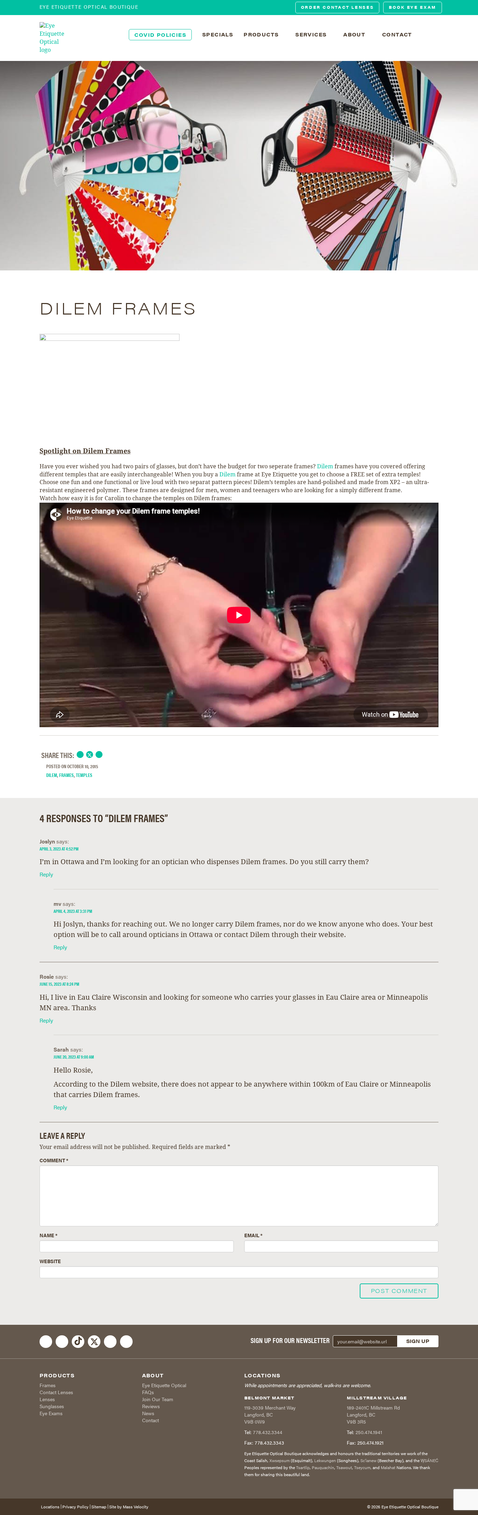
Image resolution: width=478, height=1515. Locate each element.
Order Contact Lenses (337, 7)
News (148, 1413)
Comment (54, 1160)
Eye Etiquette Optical (164, 1385)
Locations (50, 1506)
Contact (150, 1420)
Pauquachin (323, 1467)
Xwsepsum (279, 1460)
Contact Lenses (56, 1392)
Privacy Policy (75, 1506)
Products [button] (262, 34)
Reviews (151, 1406)
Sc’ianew (368, 1460)
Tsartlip (303, 1467)
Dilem (325, 466)
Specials (217, 34)
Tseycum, (363, 1467)
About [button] (355, 34)
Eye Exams (51, 1413)
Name (48, 1235)
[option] (239, 165)
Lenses (47, 1399)
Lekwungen (325, 1460)
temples (84, 774)
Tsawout (344, 1467)
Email (253, 1235)
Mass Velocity (135, 1506)
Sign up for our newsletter (290, 1340)
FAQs (148, 1392)
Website (50, 1261)
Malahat (388, 1467)
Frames (66, 774)
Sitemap (98, 1506)
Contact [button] (398, 34)
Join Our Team (157, 1399)
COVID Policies (160, 34)
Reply (46, 874)
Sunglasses (52, 1406)
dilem (51, 774)
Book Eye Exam (412, 7)
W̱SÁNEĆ (429, 1460)
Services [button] (312, 34)
